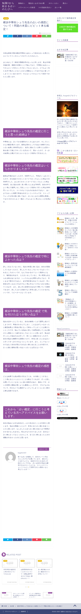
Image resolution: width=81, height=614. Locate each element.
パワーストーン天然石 (26, 7)
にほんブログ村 (62, 406)
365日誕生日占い (45, 7)
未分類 (6, 18)
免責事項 (23, 611)
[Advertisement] (28, 45)
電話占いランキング (63, 398)
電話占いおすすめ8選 (36, 3)
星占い (65, 3)
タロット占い (54, 3)
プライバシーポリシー (11, 611)
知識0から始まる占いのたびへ (9, 6)
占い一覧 (58, 7)
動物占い (21, 3)
